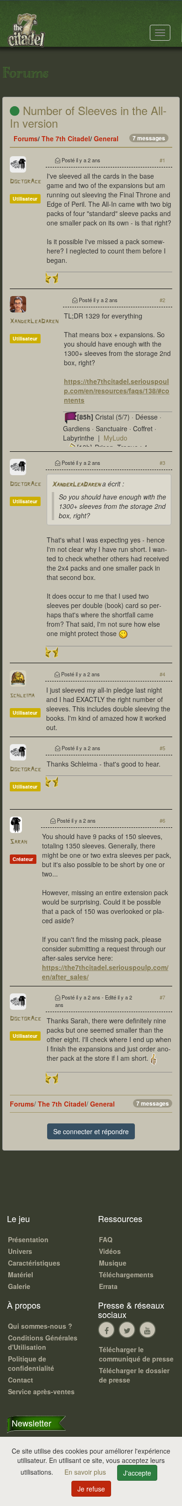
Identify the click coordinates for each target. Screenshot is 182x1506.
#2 (162, 300)
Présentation (28, 1239)
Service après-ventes (41, 1391)
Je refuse (91, 1488)
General (106, 138)
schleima (22, 695)
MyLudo (115, 437)
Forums (26, 138)
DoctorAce (25, 181)
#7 (162, 997)
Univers (20, 1251)
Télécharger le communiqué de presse (136, 1354)
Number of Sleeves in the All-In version (88, 116)
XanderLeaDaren (34, 321)
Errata (108, 1286)
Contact (20, 1379)
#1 (162, 160)
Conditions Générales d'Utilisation (42, 1342)
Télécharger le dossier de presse (134, 1375)
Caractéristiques (34, 1262)
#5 (162, 748)
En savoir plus (86, 1472)
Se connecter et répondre (91, 1131)
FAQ (105, 1239)
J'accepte (137, 1472)
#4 (162, 674)
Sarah (18, 842)
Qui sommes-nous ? (40, 1326)
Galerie (19, 1286)
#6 (162, 820)
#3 (162, 462)
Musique (112, 1262)
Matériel (20, 1274)
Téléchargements (126, 1274)
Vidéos (110, 1251)
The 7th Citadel (66, 138)
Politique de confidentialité (31, 1363)
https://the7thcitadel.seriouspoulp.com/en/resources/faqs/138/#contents (116, 390)
